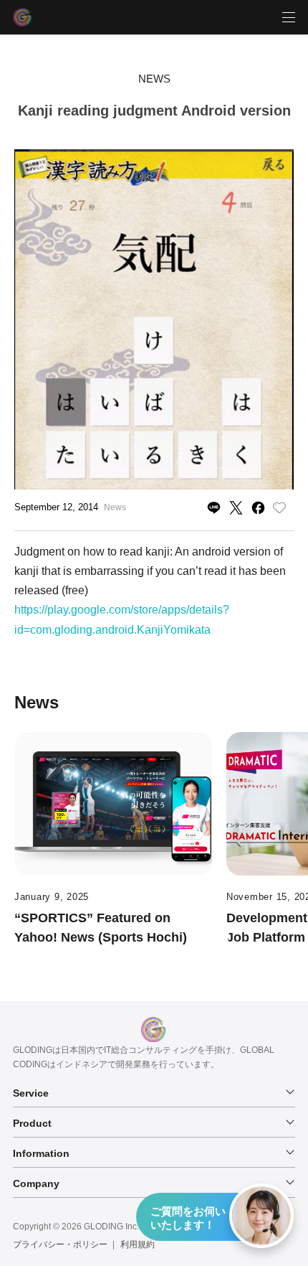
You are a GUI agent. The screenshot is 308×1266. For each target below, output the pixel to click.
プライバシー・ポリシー (60, 1244)
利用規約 (137, 1244)
